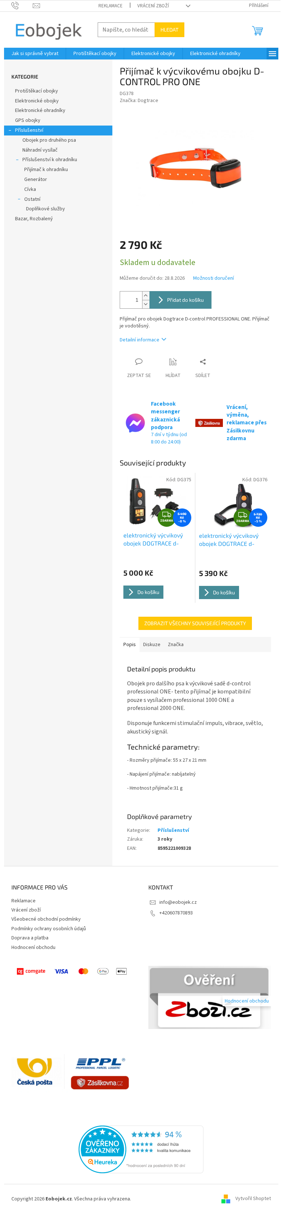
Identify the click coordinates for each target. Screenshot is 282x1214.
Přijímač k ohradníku (46, 169)
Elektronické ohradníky (40, 110)
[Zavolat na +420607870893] (22, 5)
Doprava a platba (29, 938)
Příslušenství (29, 130)
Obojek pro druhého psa (49, 140)
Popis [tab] (129, 644)
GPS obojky (27, 120)
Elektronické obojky (37, 101)
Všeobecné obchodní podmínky (46, 919)
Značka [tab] (176, 644)
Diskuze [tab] (151, 644)
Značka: (139, 100)
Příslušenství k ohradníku (49, 159)
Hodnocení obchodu (33, 947)
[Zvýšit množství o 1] (145, 295)
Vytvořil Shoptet (253, 1199)
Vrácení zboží (153, 6)
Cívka (30, 189)
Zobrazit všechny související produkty (195, 623)
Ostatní (32, 199)
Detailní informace (139, 340)
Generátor (35, 179)
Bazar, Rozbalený (34, 218)
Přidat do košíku (185, 300)
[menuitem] (35, 53)
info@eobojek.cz (178, 902)
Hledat (169, 29)
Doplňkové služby (45, 209)
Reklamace (110, 6)
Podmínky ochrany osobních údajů (48, 928)
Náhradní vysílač (40, 150)
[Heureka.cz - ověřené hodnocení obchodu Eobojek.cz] (141, 1149)
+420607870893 (176, 913)
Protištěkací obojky (37, 91)
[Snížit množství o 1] (145, 304)
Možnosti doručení (213, 278)
